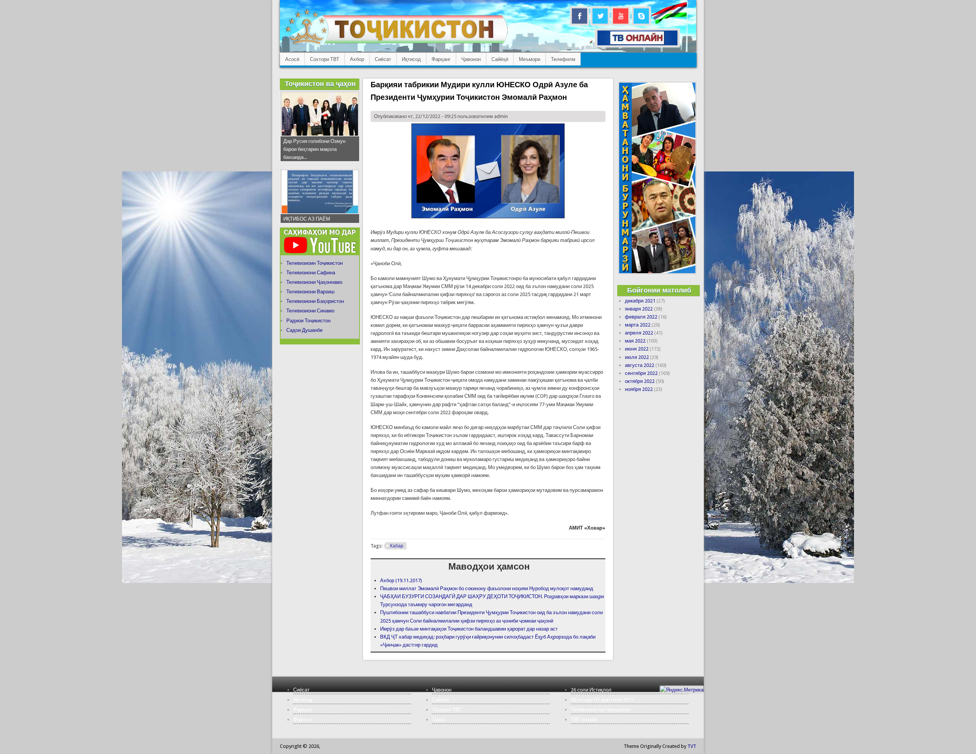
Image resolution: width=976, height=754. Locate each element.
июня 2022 (637, 349)
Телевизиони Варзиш (310, 292)
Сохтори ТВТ (324, 59)
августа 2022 (639, 365)
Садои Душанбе (304, 330)
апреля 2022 (639, 333)
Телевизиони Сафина (310, 272)
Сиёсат (383, 59)
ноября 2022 (639, 389)
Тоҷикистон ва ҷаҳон (320, 84)
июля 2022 (637, 357)
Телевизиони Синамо (310, 311)
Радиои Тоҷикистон (308, 320)
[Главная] (396, 44)
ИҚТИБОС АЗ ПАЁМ (306, 219)
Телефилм (563, 59)
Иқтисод (411, 59)
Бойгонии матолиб (659, 290)
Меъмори (529, 59)
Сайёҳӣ (499, 59)
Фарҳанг (441, 59)
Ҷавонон (471, 59)
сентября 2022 (641, 373)
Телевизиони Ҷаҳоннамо (314, 282)
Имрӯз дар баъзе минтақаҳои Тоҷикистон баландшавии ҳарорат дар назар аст (469, 629)
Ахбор (357, 59)
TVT (691, 746)
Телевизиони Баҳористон (315, 301)
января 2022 (639, 309)
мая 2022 (635, 341)
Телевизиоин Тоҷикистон (314, 263)
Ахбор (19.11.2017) (401, 580)
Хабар (396, 546)
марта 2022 (637, 325)
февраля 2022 (641, 317)
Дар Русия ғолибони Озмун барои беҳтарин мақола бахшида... (314, 149)
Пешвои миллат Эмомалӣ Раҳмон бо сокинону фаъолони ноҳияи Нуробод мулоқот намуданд (486, 588)
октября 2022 (640, 381)
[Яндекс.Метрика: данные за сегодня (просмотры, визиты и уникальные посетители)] (681, 690)
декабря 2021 (640, 301)
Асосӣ (292, 59)
